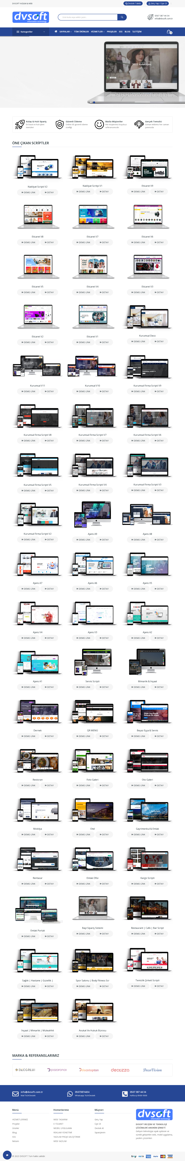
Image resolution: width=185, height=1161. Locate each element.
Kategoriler (27, 31)
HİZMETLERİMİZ (20, 1119)
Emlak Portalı (37, 930)
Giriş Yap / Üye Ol (158, 3)
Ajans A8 (147, 534)
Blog (14, 1132)
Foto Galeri (92, 779)
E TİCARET (58, 1123)
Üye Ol (98, 1123)
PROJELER (112, 31)
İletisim (15, 1141)
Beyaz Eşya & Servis (147, 730)
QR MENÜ (92, 730)
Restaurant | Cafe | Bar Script (147, 928)
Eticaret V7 (92, 236)
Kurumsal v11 (37, 385)
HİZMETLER (97, 31)
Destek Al (99, 1128)
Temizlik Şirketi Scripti (147, 980)
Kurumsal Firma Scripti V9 (147, 385)
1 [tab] (91, 102)
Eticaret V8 (37, 236)
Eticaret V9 (147, 185)
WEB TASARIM (60, 1119)
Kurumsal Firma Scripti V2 (37, 533)
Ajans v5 (147, 583)
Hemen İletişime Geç (28, 84)
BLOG (127, 31)
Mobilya (37, 828)
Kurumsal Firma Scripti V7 (92, 434)
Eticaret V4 (92, 286)
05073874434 (82, 1092)
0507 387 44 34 (162, 15)
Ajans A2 (147, 632)
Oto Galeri (147, 779)
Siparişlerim (100, 1132)
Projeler (16, 1123)
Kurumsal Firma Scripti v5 (37, 484)
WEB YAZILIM (59, 1141)
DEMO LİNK (29, 192)
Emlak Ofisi (92, 878)
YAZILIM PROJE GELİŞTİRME (66, 1136)
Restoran (38, 779)
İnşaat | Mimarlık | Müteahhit (37, 1030)
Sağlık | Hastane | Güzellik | (37, 980)
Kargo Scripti (147, 878)
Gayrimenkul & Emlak (147, 828)
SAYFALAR (65, 31)
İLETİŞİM (137, 31)
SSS (120, 31)
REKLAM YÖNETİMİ (62, 1132)
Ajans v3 (92, 632)
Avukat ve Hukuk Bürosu (92, 1030)
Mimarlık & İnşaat (147, 681)
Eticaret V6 (147, 236)
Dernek (38, 730)
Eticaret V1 (92, 336)
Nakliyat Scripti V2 (37, 186)
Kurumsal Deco (147, 335)
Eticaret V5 (37, 286)
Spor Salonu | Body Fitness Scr (92, 980)
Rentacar (37, 878)
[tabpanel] (92, 72)
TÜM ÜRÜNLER (81, 31)
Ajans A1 (37, 681)
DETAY (50, 192)
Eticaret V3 (147, 286)
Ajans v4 (37, 632)
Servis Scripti (92, 681)
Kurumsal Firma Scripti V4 (92, 484)
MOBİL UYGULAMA (62, 1128)
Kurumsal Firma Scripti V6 (147, 434)
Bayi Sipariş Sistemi (92, 928)
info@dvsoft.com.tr (164, 18)
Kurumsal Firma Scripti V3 (147, 484)
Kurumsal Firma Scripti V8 (37, 434)
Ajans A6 (92, 583)
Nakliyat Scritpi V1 (92, 185)
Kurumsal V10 (92, 385)
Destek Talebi (134, 3)
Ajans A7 (37, 583)
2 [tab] (94, 102)
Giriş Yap (99, 1119)
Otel (92, 828)
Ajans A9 (92, 534)
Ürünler (15, 1128)
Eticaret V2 (37, 336)
